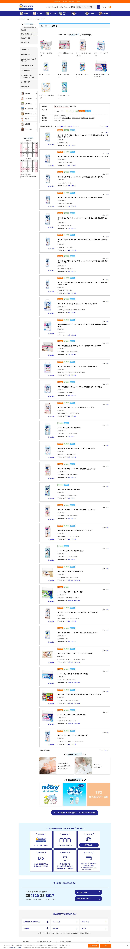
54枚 (69, 641)
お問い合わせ (25, 87)
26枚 (69, 271)
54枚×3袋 (73, 641)
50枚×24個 (77, 580)
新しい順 (64, 118)
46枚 (69, 477)
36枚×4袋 (73, 518)
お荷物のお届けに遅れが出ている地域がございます (65, 1)
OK (106, 946)
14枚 (69, 312)
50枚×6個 (70, 580)
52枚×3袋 (73, 145)
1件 (108, 236)
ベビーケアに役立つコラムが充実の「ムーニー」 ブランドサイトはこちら (74, 813)
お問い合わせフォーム (84, 899)
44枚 (69, 186)
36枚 (69, 518)
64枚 (69, 335)
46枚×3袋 (73, 477)
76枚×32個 (77, 600)
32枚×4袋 (73, 621)
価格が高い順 (84, 118)
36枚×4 (73, 559)
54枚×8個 (70, 682)
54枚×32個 (77, 682)
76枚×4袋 (73, 395)
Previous (21, 1)
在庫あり (63, 116)
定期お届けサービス (27, 66)
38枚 (69, 228)
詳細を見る (51, 144)
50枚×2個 (70, 662)
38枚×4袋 (73, 228)
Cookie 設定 (93, 946)
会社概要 (26, 942)
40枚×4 (73, 498)
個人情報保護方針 (66, 942)
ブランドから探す (35, 19)
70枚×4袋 (73, 457)
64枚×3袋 (73, 335)
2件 (108, 425)
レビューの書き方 (26, 70)
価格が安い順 (76, 118)
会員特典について (26, 54)
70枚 (69, 457)
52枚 (69, 145)
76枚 (69, 395)
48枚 (69, 436)
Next (108, 1)
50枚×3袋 (73, 416)
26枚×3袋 (73, 271)
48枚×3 (73, 436)
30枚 (69, 354)
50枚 (69, 416)
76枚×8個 (70, 600)
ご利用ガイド (25, 49)
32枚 (69, 621)
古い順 (69, 118)
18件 (107, 132)
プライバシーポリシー (16, 947)
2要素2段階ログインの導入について (28, 60)
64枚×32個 (77, 723)
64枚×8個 (70, 723)
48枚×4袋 (73, 744)
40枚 (69, 498)
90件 (59, 120)
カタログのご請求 (28, 76)
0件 (108, 153)
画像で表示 (73, 106)
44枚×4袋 (73, 186)
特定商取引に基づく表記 (44, 942)
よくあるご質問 (25, 82)
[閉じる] (127, 946)
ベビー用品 (26, 19)
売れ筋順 (91, 118)
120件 (63, 120)
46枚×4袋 (73, 539)
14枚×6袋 (73, 312)
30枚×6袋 (73, 354)
